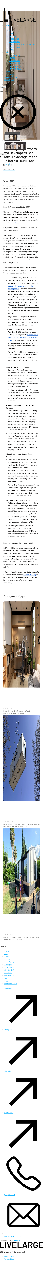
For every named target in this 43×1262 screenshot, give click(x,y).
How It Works (9, 74)
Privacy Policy (9, 1256)
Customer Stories (10, 77)
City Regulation (9, 970)
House (6, 53)
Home (6, 25)
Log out (7, 164)
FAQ (5, 978)
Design (3, 87)
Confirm (3, 154)
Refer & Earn (9, 967)
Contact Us (16, 1241)
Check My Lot (9, 80)
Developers (8, 965)
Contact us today (29, 575)
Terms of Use (9, 1259)
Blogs (6, 981)
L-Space (7, 72)
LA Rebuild (8, 973)
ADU (5, 28)
